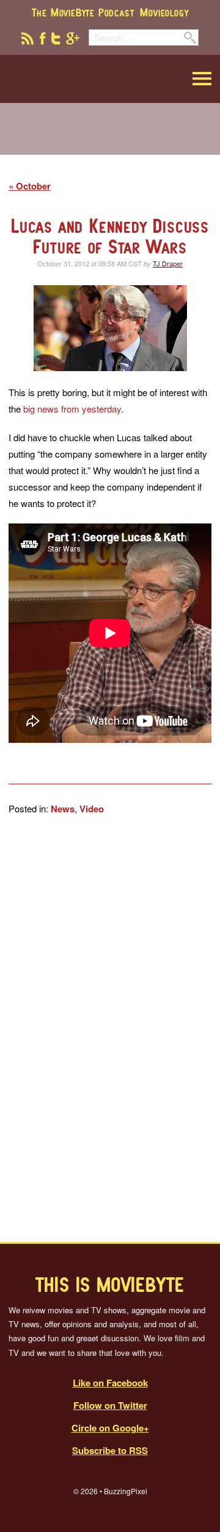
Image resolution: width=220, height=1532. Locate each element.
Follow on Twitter (110, 1405)
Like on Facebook (110, 1382)
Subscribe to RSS (110, 1450)
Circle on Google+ (110, 1427)
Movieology (164, 12)
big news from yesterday (72, 408)
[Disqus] (110, 1028)
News (63, 808)
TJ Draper (168, 263)
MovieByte (71, 79)
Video (91, 808)
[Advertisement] (110, 136)
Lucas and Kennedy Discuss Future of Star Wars (110, 236)
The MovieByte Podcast (83, 12)
